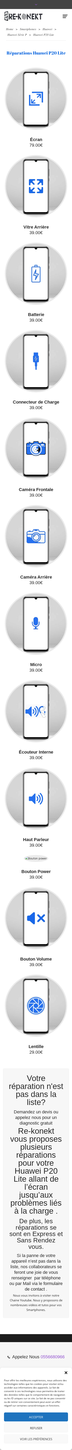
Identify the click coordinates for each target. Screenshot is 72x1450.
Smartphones (28, 29)
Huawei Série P (17, 35)
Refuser (36, 1428)
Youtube (25, 1300)
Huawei (47, 29)
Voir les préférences (36, 1439)
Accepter (36, 1417)
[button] (66, 1373)
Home (9, 29)
